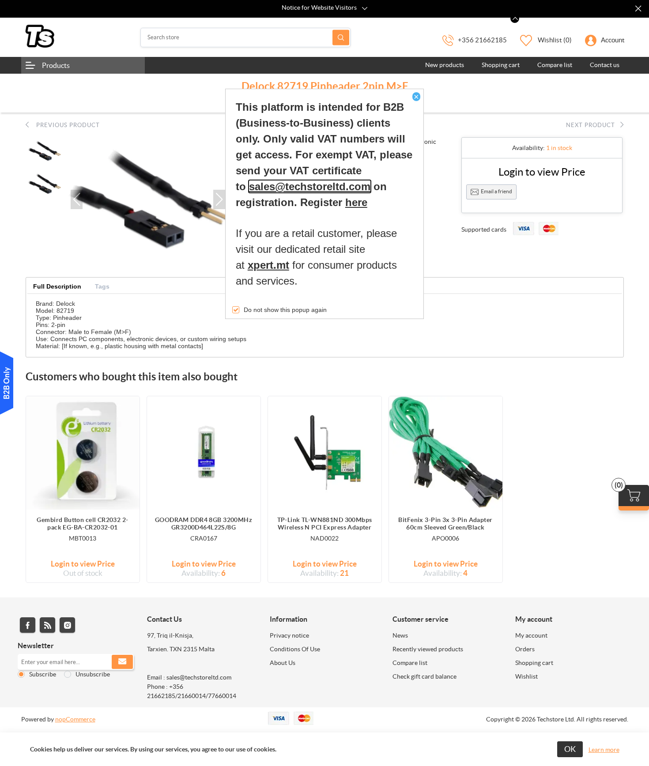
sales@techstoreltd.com (309, 186)
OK (570, 749)
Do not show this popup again (285, 309)
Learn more (604, 749)
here (356, 202)
